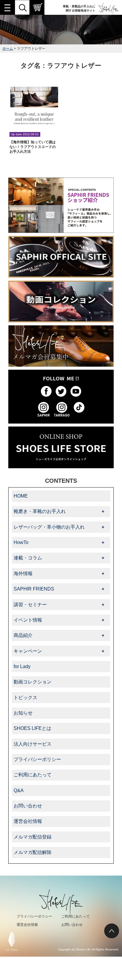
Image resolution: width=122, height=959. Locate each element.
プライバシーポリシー (37, 759)
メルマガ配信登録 (33, 836)
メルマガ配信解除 (33, 852)
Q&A (19, 790)
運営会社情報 (28, 821)
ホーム (7, 48)
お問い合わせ (28, 805)
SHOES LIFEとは (32, 728)
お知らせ (23, 712)
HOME (21, 495)
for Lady (22, 666)
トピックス (25, 697)
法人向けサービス (33, 743)
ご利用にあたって (33, 774)
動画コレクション (33, 681)
